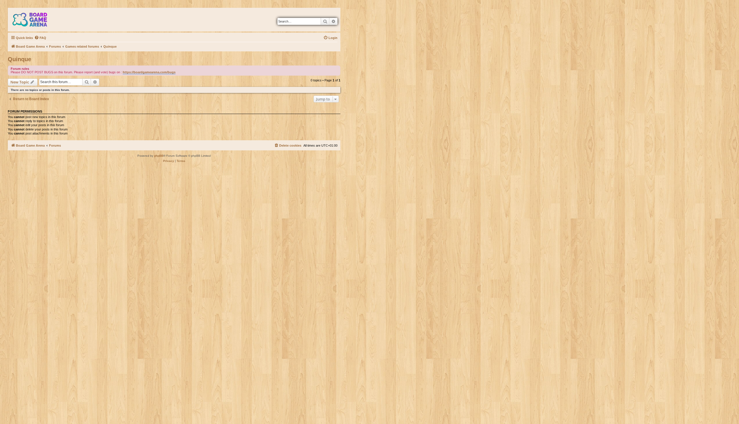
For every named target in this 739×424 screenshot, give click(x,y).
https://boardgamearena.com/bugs (149, 72)
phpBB (158, 155)
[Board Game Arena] (34, 19)
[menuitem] (40, 37)
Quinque (19, 59)
